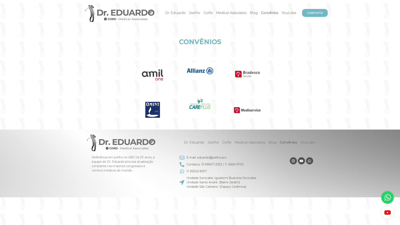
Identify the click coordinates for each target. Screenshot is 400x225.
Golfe (208, 13)
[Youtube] (301, 160)
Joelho (194, 13)
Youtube (288, 13)
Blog (254, 13)
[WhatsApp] (387, 197)
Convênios (269, 13)
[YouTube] (387, 212)
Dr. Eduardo (175, 13)
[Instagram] (293, 160)
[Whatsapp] (309, 160)
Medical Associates (231, 13)
